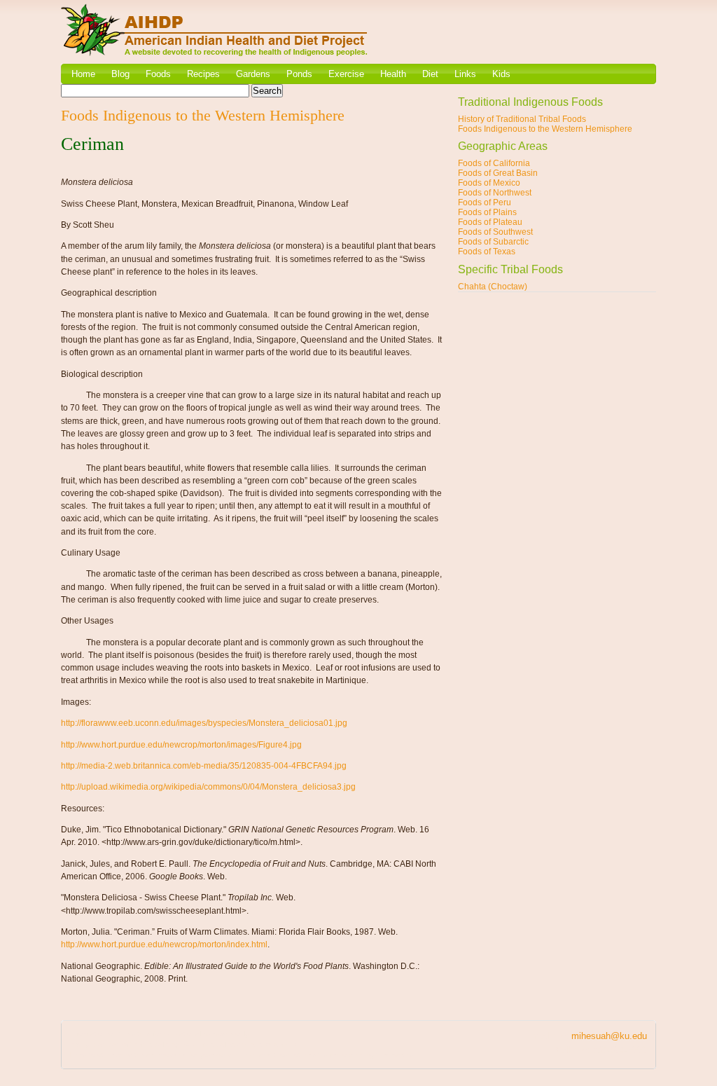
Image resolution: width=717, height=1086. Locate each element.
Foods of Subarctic (493, 242)
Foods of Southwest (495, 232)
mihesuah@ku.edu (609, 1036)
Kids (501, 74)
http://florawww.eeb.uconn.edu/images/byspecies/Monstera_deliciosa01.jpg (204, 723)
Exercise (346, 74)
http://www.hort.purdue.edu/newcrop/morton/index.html (164, 944)
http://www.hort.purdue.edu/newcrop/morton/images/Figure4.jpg (181, 745)
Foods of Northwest (494, 193)
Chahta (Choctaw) (492, 286)
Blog (120, 74)
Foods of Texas (486, 251)
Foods (158, 74)
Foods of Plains (487, 212)
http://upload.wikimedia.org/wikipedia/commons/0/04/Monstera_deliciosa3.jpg (208, 787)
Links (465, 74)
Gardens (253, 74)
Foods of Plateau (490, 222)
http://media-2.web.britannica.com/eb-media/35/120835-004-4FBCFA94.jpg (204, 766)
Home (83, 74)
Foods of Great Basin (498, 173)
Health (393, 74)
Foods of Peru (484, 202)
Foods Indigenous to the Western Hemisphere (545, 129)
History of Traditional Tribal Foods (522, 119)
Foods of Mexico (489, 183)
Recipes (203, 74)
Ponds (299, 74)
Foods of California (494, 163)
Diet (430, 74)
